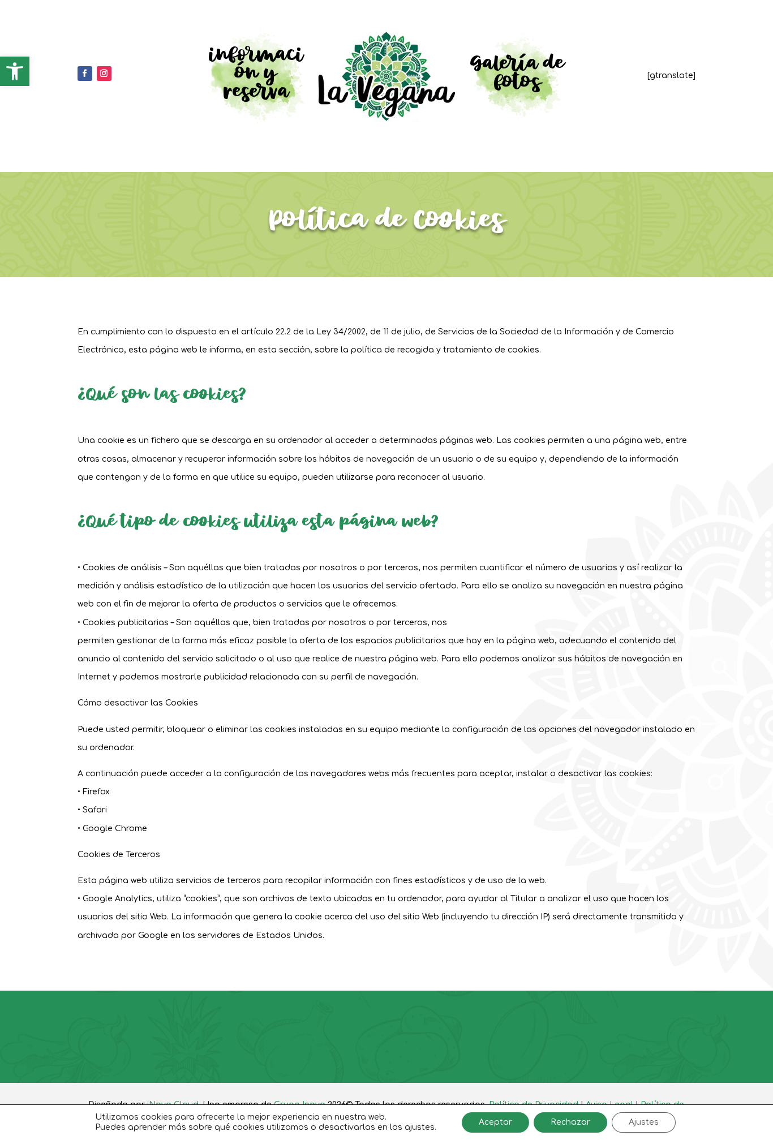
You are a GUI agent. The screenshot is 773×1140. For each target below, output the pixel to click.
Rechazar (570, 1122)
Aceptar (495, 1122)
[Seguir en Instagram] (104, 73)
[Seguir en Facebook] (85, 73)
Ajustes (644, 1122)
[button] (14, 71)
